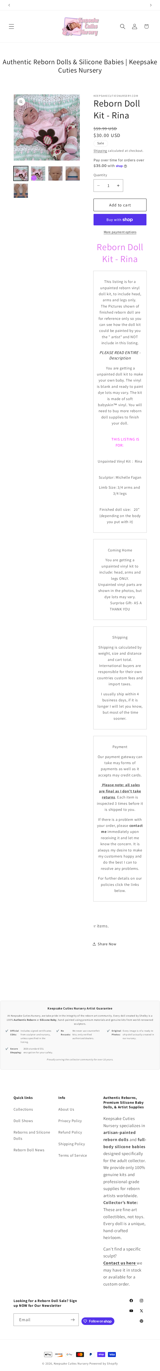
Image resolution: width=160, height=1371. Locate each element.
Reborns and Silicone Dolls (32, 1135)
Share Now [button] (107, 943)
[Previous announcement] (9, 5)
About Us (66, 1109)
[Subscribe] (73, 1319)
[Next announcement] (150, 5)
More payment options (120, 232)
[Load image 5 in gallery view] (21, 190)
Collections (23, 1109)
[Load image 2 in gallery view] (38, 173)
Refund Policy (70, 1132)
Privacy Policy (70, 1120)
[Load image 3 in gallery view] (55, 173)
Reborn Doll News (29, 1149)
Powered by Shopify (103, 1363)
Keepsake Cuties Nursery (71, 1363)
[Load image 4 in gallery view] (72, 173)
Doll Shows (23, 1120)
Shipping (100, 150)
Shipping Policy (71, 1143)
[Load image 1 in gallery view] (21, 173)
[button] (11, 26)
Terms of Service (72, 1155)
